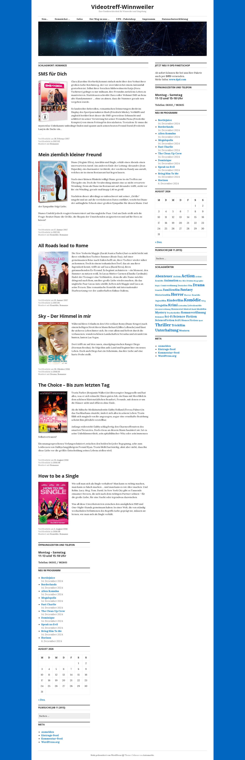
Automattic (148, 755)
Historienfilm (162, 295)
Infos (80, 19)
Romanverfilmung (193, 312)
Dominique (164, 160)
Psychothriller (173, 313)
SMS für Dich (52, 74)
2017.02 (56, 141)
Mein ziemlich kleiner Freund (70, 154)
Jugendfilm (160, 300)
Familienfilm (171, 289)
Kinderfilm (175, 300)
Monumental (177, 309)
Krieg (203, 301)
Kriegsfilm (161, 305)
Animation (171, 280)
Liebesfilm (182, 305)
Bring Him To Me (168, 173)
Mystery (160, 312)
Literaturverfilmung (163, 309)
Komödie (54, 235)
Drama (53, 374)
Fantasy (186, 289)
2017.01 (56, 232)
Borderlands (165, 126)
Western (184, 330)
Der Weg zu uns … (99, 19)
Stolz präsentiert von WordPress (106, 755)
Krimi (173, 305)
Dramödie (158, 290)
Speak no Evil (166, 166)
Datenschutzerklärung (175, 19)
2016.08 (56, 462)
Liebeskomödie (194, 305)
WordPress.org (167, 355)
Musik (193, 309)
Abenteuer (164, 276)
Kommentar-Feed (168, 352)
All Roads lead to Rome (63, 245)
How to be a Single (58, 476)
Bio (180, 281)
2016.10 (56, 372)
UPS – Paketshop (126, 19)
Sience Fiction (189, 320)
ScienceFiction (164, 320)
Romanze (54, 144)
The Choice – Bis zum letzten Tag (73, 385)
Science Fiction (185, 316)
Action (188, 275)
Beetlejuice (165, 120)
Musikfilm (201, 309)
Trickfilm (178, 325)
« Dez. (158, 242)
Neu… (45, 19)
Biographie (198, 281)
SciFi (178, 320)
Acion (177, 276)
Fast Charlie (165, 146)
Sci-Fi (169, 316)
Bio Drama (187, 280)
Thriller (163, 324)
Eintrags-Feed (167, 349)
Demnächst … (62, 19)
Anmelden (164, 346)
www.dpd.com (177, 79)
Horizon (163, 180)
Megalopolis (165, 140)
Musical (187, 309)
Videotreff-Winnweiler (122, 7)
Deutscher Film (185, 285)
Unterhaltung (166, 330)
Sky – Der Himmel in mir (64, 316)
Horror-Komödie (192, 295)
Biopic (157, 286)
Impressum (148, 19)
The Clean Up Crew (170, 153)
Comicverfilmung (168, 285)
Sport (200, 320)
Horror (177, 294)
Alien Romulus (167, 133)
